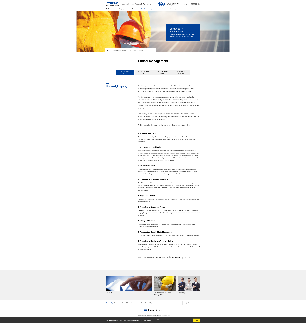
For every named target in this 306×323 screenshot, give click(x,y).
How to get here (140, 303)
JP (188, 4)
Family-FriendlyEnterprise (181, 72)
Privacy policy (109, 303)
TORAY (128, 4)
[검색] (199, 4)
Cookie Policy (148, 303)
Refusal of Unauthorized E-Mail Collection (124, 303)
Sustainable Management (148, 9)
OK (197, 320)
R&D (132, 9)
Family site (186, 303)
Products (108, 9)
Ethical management (138, 50)
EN (186, 4)
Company (121, 9)
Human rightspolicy (125, 72)
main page (107, 50)
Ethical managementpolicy (143, 72)
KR (184, 4)
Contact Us (193, 4)
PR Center (162, 9)
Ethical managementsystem (162, 72)
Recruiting (173, 9)
